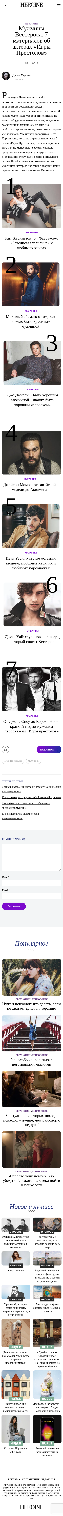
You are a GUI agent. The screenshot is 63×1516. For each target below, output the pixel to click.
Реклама (14, 1479)
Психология (40, 999)
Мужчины (31, 23)
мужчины (33, 760)
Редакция (48, 1479)
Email (6, 890)
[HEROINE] (31, 4)
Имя (5, 877)
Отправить (14, 906)
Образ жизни (23, 999)
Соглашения (30, 1479)
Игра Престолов (13, 760)
